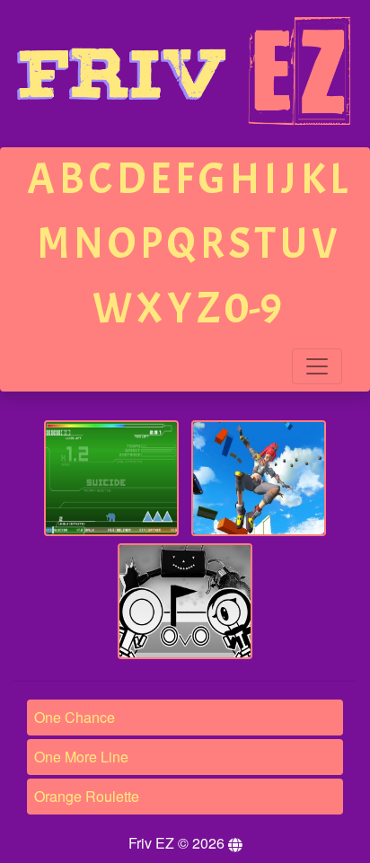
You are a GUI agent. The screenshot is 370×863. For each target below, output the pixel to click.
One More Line (81, 756)
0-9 (253, 308)
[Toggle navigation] (317, 366)
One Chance (74, 717)
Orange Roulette (86, 796)
